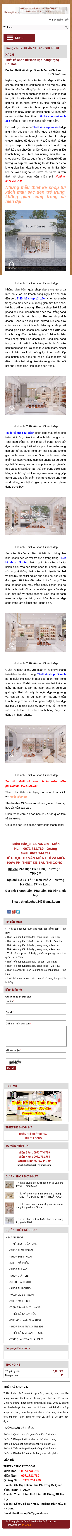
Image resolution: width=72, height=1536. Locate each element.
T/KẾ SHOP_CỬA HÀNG (23, 1244)
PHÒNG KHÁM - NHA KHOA (25, 1320)
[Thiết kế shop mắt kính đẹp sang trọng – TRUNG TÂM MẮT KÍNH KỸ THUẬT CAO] (9, 1196)
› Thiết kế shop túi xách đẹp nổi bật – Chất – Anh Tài (33, 941)
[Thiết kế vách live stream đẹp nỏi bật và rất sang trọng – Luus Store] (9, 1209)
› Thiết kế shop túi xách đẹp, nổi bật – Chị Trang (31, 961)
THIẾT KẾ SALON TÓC (22, 1313)
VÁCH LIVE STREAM (21, 1294)
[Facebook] (9, 912)
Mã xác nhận (13, 1050)
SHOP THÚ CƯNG (20, 1288)
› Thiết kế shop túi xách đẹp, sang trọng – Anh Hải (32, 945)
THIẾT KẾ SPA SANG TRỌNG (26, 1333)
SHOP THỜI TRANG (21, 1250)
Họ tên (10, 1001)
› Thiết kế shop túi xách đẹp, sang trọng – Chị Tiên (32, 937)
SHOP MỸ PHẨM (19, 1263)
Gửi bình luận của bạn (18, 1023)
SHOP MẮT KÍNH (19, 1301)
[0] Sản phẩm (56, 19)
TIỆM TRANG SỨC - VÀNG (24, 1307)
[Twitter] (18, 912)
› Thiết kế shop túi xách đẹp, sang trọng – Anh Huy (32, 949)
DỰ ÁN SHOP (14, 1237)
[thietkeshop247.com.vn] (36, 9)
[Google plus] (14, 912)
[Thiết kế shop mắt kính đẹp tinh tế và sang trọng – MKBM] (9, 1221)
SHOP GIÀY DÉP (19, 1275)
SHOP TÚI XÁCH (19, 1269)
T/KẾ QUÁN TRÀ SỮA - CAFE (26, 1339)
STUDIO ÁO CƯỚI (20, 1282)
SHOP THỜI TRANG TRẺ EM (26, 1326)
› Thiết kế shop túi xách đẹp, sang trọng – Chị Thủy (32, 965)
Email (9, 1012)
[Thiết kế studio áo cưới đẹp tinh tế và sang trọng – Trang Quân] (9, 1185)
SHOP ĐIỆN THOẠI (20, 1256)
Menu (19, 38)
